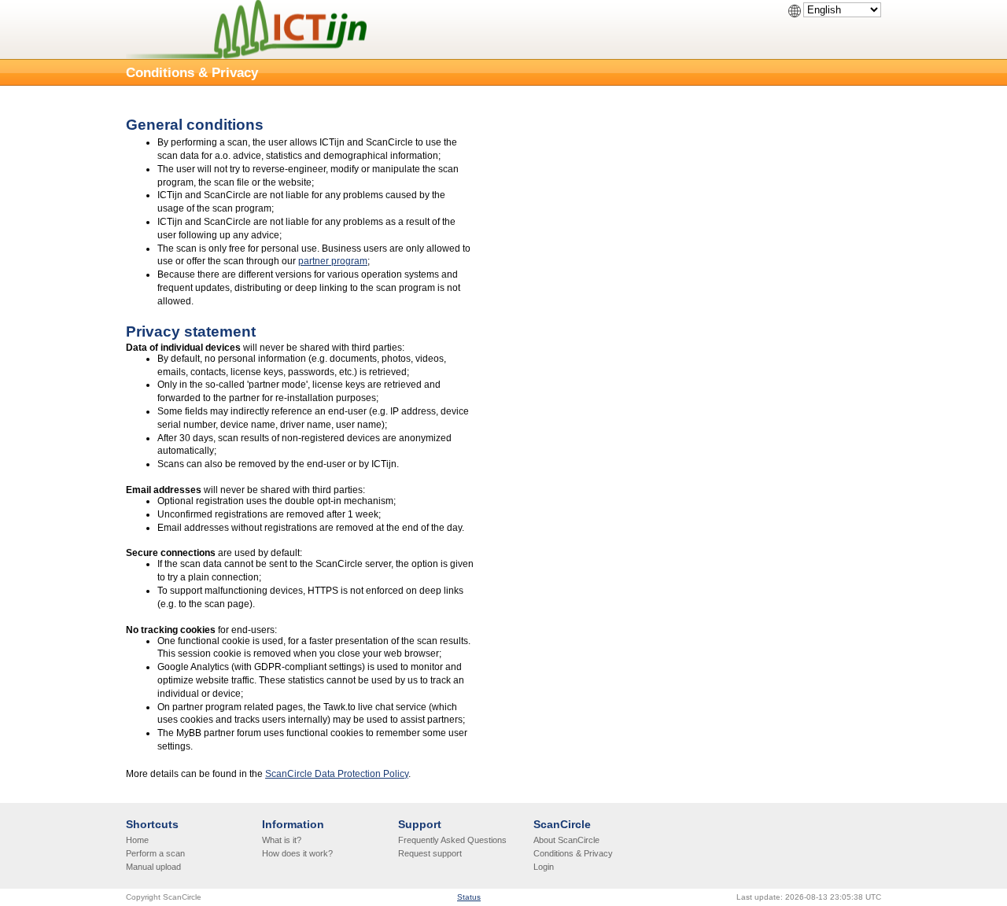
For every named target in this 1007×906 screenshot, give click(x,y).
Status (469, 897)
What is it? (281, 840)
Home (137, 840)
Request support (430, 853)
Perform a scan (155, 853)
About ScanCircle (566, 840)
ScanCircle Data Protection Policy (336, 773)
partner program (332, 261)
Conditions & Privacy (573, 853)
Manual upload (153, 866)
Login (543, 866)
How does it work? (297, 853)
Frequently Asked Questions (452, 840)
